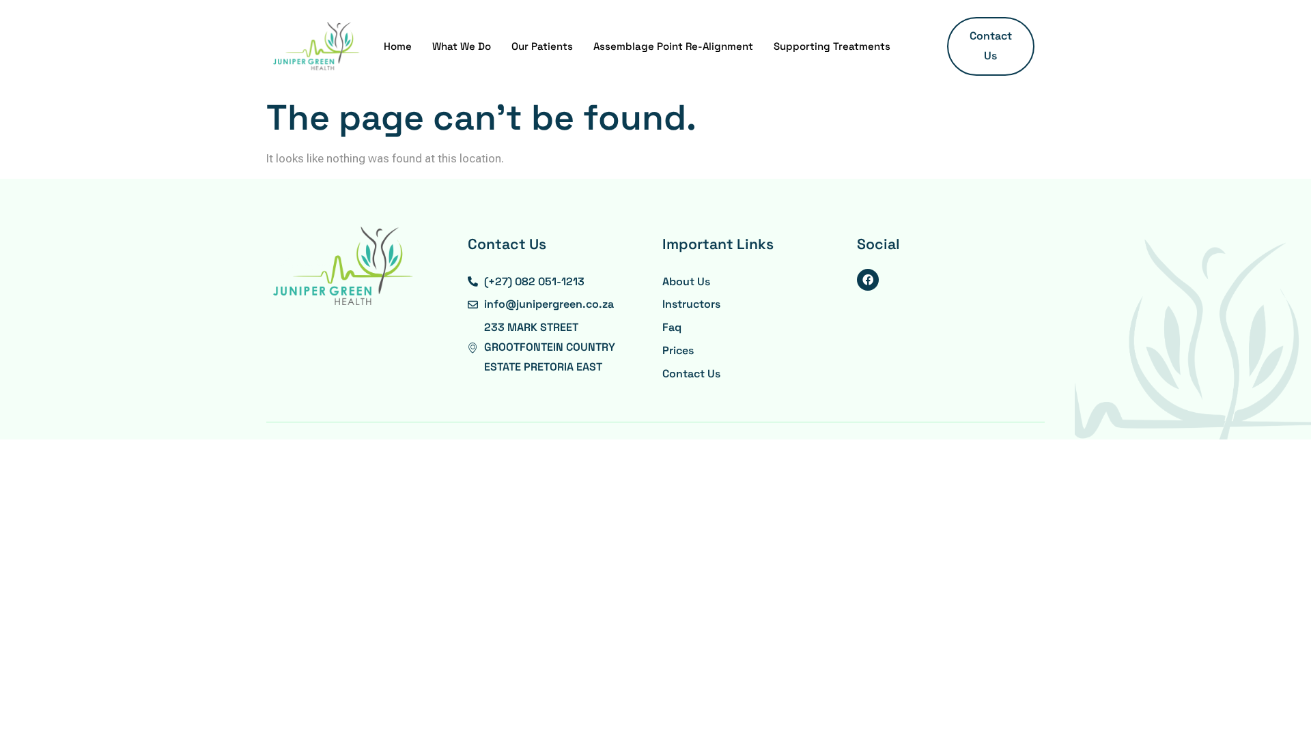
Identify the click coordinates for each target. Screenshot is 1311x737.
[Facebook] (868, 280)
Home (398, 46)
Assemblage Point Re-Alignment (673, 46)
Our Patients (542, 46)
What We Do (461, 46)
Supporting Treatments (832, 46)
